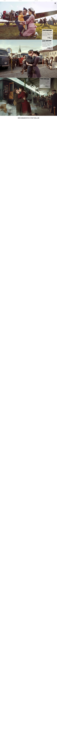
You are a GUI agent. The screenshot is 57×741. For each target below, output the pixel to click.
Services (36, 0)
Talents (20, 0)
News (5, 0)
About (52, 0)
